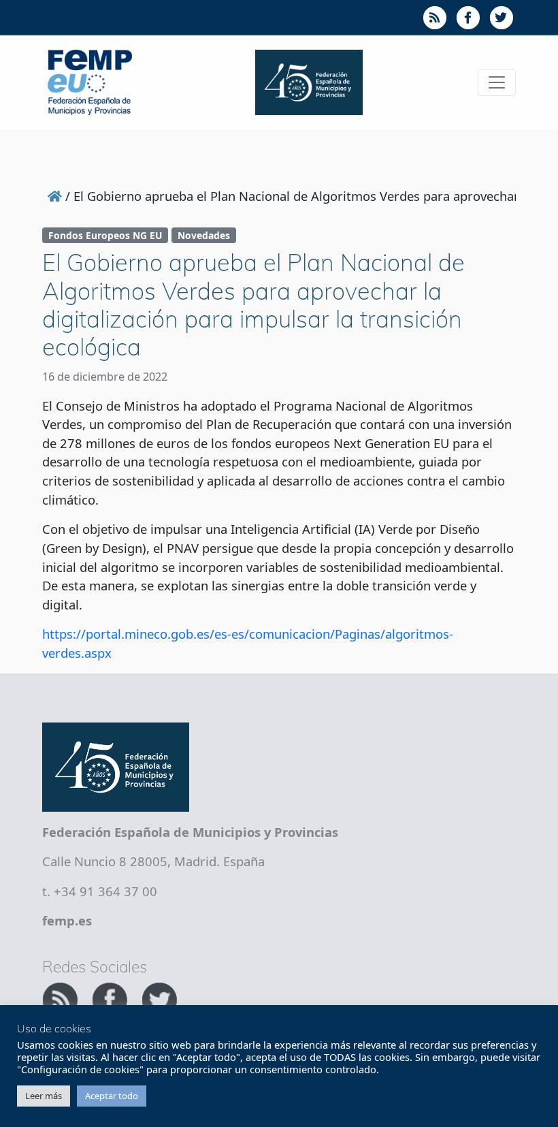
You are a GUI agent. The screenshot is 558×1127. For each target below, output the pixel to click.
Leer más (43, 1096)
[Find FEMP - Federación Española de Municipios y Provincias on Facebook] (111, 997)
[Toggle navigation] (497, 82)
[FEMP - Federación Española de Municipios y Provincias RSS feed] (61, 997)
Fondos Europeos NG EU (105, 235)
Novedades (204, 235)
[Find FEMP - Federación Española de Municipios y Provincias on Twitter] (159, 997)
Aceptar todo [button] (111, 1096)
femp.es (67, 920)
